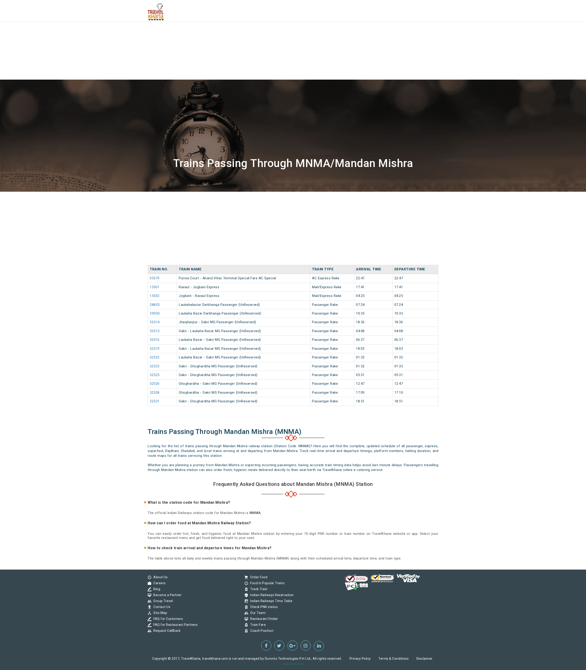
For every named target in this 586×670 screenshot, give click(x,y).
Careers (158, 583)
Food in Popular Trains (266, 583)
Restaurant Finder (263, 619)
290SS (155, 313)
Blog (155, 589)
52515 (155, 331)
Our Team (257, 613)
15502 (155, 296)
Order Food (257, 577)
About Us (159, 577)
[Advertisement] (137, 32)
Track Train (258, 589)
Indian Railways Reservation (271, 595)
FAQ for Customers (167, 619)
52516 (155, 340)
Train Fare (257, 625)
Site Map (159, 613)
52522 (155, 357)
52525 (155, 375)
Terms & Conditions (393, 658)
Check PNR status (263, 607)
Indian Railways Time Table (270, 601)
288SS (155, 305)
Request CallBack (165, 630)
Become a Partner (166, 595)
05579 (155, 278)
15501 (155, 287)
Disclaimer (424, 658)
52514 (155, 322)
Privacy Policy (360, 658)
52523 (155, 366)
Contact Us (160, 607)
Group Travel (162, 601)
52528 (155, 392)
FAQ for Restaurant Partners (174, 625)
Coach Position (260, 630)
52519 (155, 349)
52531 (155, 401)
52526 (155, 384)
